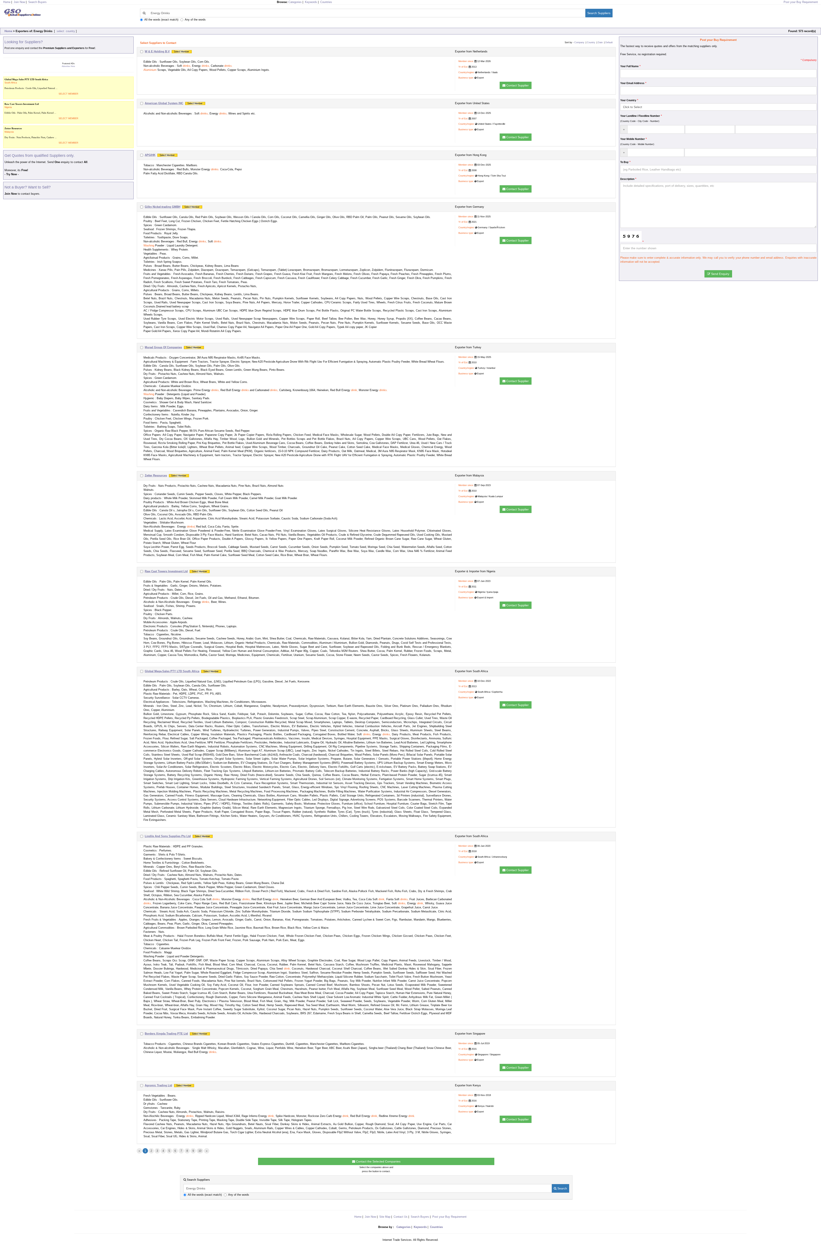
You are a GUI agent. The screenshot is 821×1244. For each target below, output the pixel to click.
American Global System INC (164, 103)
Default (609, 42)
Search (562, 1188)
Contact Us (401, 1216)
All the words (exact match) (161, 19)
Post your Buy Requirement (801, 2)
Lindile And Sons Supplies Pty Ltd (168, 836)
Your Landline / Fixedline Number (640, 115)
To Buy (624, 162)
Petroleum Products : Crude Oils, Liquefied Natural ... (31, 83)
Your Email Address (632, 83)
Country (591, 42)
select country (65, 31)
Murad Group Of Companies (163, 347)
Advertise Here (68, 66)
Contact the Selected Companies (377, 1161)
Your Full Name (629, 66)
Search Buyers (37, 2)
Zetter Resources (156, 475)
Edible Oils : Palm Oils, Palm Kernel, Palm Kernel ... (30, 108)
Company (579, 42)
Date (600, 42)
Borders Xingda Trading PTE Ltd (166, 1033)
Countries (326, 2)
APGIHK (150, 155)
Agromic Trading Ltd (158, 1085)
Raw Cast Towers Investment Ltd (166, 571)
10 (199, 1150)
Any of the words (195, 19)
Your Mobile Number (632, 139)
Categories (295, 2)
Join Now (19, 2)
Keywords (311, 2)
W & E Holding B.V (157, 51)
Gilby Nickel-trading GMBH (162, 206)
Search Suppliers (598, 13)
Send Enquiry (719, 274)
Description (627, 179)
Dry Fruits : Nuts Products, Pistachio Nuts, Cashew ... (30, 132)
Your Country (628, 100)
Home (8, 31)
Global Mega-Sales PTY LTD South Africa (172, 671)
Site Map (384, 1216)
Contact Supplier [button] (517, 85)
